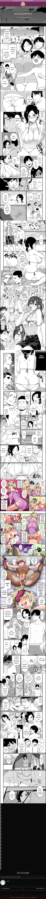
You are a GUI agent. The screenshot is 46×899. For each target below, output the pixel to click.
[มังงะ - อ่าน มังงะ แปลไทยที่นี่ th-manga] (23, 4)
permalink (18, 877)
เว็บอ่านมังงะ (23, 897)
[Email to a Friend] (24, 873)
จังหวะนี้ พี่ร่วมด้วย (40, 888)
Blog (23, 895)
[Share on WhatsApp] (18, 873)
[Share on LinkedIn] (28, 873)
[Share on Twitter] (22, 873)
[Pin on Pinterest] (26, 873)
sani (30, 17)
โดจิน (23, 11)
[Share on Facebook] (20, 873)
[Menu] (1, 4)
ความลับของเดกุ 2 (6, 888)
